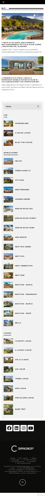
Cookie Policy (18, 461)
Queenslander (22, 199)
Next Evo (19, 256)
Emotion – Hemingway (26, 294)
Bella (18, 323)
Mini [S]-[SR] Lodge (24, 398)
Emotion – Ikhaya (24, 285)
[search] (38, 106)
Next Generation (24, 266)
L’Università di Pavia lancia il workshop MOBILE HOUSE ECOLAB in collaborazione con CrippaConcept (21, 80)
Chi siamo (23, 458)
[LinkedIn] (16, 428)
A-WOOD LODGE (22, 133)
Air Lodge (20, 369)
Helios (18, 161)
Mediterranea (22, 190)
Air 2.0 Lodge (22, 360)
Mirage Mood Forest (26, 218)
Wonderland (22, 123)
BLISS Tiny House (23, 142)
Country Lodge (23, 341)
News (34, 458)
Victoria (19, 180)
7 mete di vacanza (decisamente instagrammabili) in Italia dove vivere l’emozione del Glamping (21, 44)
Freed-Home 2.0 (23, 171)
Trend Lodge (21, 379)
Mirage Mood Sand (24, 228)
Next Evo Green (23, 247)
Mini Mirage (21, 237)
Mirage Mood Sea (24, 209)
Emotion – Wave (23, 313)
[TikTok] (36, 428)
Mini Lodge (20, 388)
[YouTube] (31, 428)
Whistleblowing (24, 463)
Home (13, 458)
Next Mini (20, 275)
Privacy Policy (30, 460)
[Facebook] (9, 428)
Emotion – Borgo (24, 304)
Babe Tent (20, 409)
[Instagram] (23, 428)
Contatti (32, 461)
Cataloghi (15, 460)
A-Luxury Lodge (23, 350)
